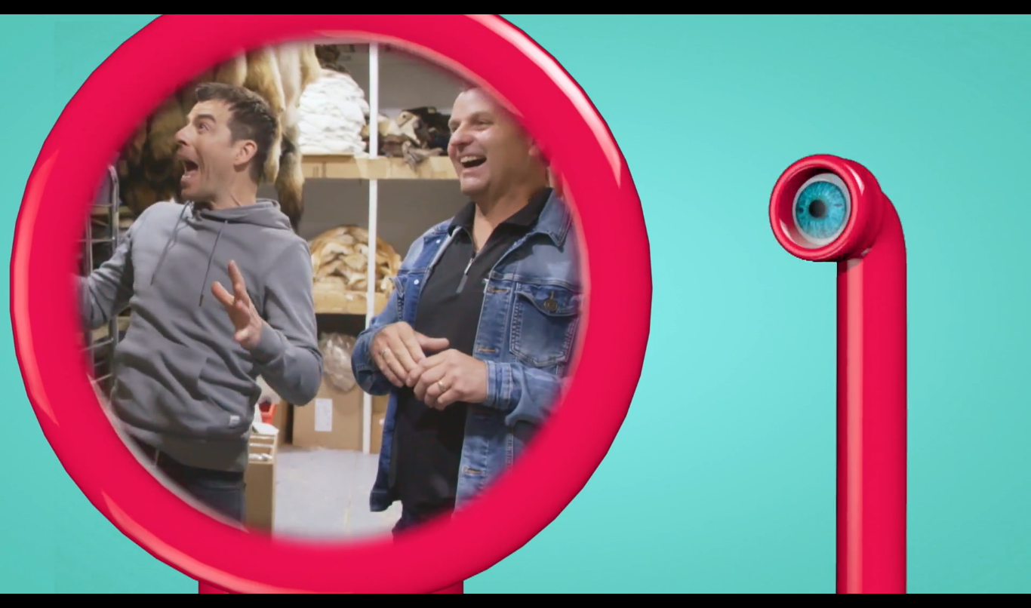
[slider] (496, 548)
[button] (515, 304)
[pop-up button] (876, 578)
